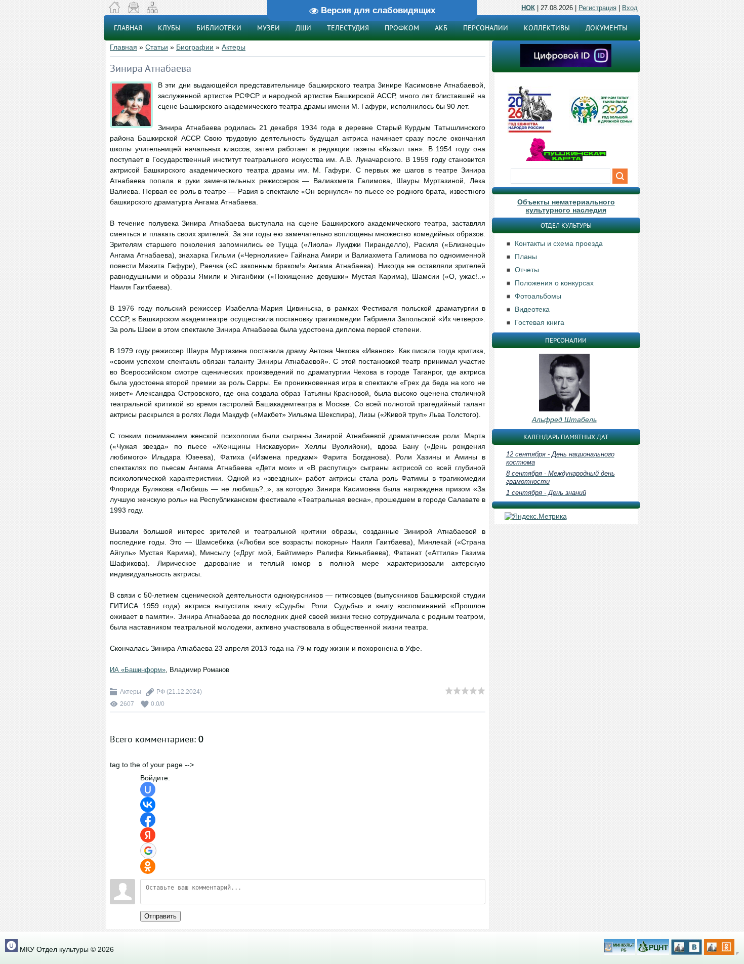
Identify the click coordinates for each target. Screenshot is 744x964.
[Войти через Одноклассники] (147, 866)
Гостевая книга (539, 322)
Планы (526, 257)
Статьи (156, 47)
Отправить (160, 916)
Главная (123, 47)
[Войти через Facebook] (147, 819)
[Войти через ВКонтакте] (147, 804)
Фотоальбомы (538, 296)
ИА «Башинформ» (138, 670)
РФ (160, 691)
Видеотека (532, 309)
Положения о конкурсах (554, 283)
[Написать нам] (133, 11)
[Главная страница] (114, 11)
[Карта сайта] (152, 11)
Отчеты (527, 270)
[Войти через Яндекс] (147, 835)
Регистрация (597, 8)
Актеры (233, 47)
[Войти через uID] (147, 789)
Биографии (195, 47)
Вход (630, 8)
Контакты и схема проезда (559, 243)
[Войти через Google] (148, 851)
